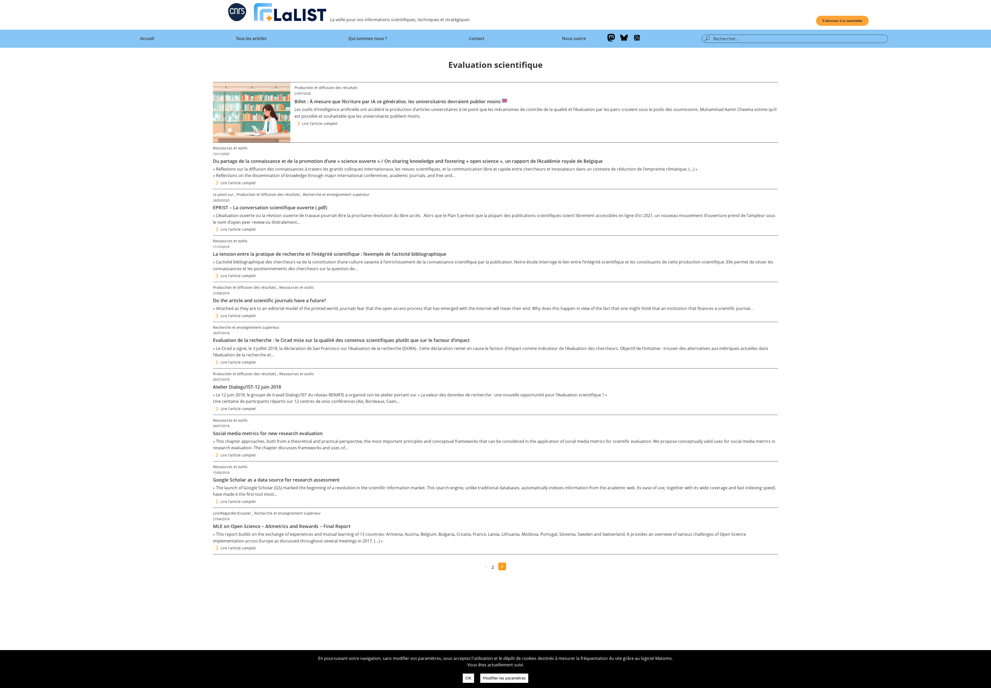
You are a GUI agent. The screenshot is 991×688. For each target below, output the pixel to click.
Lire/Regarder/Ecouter (232, 513)
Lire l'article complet (319, 123)
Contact (476, 38)
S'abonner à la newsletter (842, 21)
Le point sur (223, 194)
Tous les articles (251, 38)
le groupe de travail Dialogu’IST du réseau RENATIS (295, 395)
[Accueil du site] (290, 13)
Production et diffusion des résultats (326, 87)
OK (468, 678)
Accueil (147, 38)
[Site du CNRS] (237, 13)
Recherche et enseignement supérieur (336, 194)
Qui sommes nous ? (367, 38)
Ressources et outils (230, 148)
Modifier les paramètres (504, 678)
